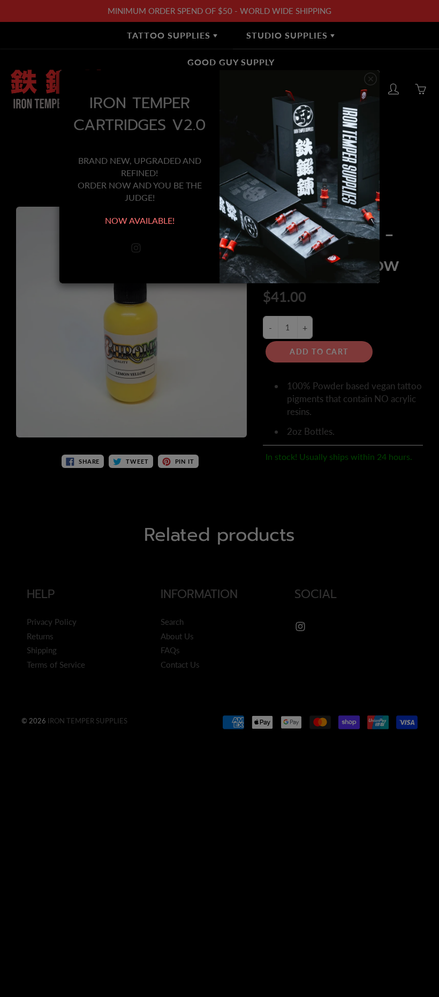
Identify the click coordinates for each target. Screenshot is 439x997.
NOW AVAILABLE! (140, 220)
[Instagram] (135, 248)
